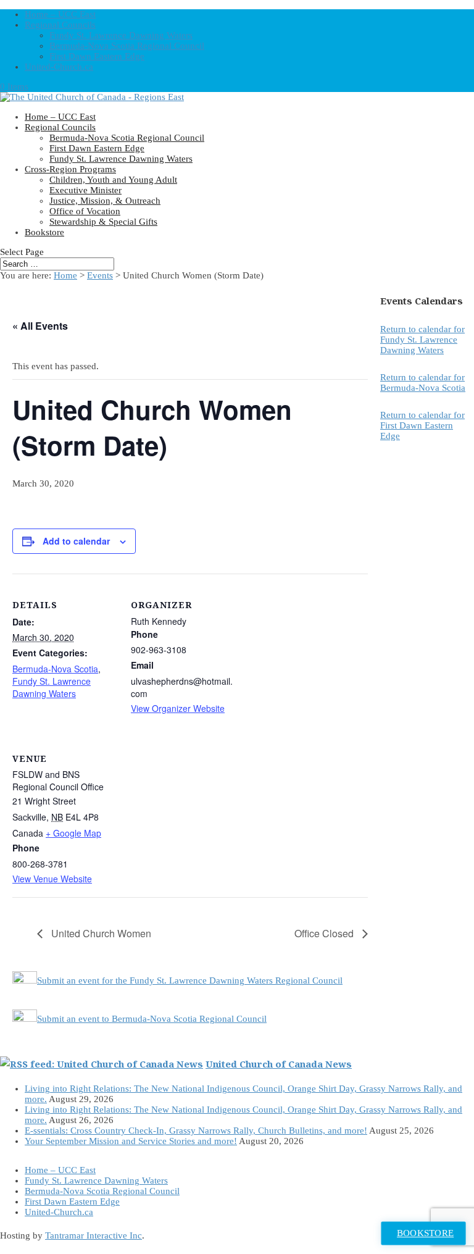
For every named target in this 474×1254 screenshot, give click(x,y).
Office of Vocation (84, 211)
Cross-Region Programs (70, 169)
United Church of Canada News (279, 1064)
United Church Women (100, 933)
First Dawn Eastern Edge (96, 56)
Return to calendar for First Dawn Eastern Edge (422, 425)
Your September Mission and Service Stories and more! (131, 1141)
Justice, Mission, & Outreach (104, 201)
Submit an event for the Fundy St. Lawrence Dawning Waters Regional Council (190, 980)
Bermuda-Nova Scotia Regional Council (126, 46)
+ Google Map (73, 833)
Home (65, 275)
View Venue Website (52, 878)
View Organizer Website (178, 708)
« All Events (40, 326)
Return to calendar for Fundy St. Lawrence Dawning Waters (422, 339)
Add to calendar (76, 541)
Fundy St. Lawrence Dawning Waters (121, 35)
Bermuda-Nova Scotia (55, 669)
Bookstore (44, 232)
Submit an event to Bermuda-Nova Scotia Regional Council (152, 1019)
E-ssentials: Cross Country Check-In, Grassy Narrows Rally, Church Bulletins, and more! (196, 1130)
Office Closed (325, 933)
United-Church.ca (59, 67)
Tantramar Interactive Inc (93, 1235)
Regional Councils (60, 25)
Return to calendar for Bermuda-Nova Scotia (422, 382)
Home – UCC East (60, 14)
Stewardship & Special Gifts (103, 222)
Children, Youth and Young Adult (113, 180)
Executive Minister (85, 190)
